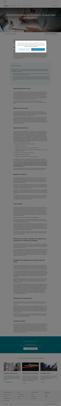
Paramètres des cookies (24, 49)
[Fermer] (45, 42)
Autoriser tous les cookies (38, 49)
